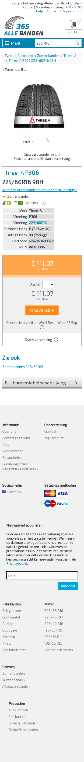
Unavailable (42, 310)
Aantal (35, 284)
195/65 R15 (53, 630)
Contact (53, 11)
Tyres (9, 55)
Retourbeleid (12, 457)
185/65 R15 (53, 643)
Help (39, 11)
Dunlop (7, 624)
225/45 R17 (53, 617)
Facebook (14, 492)
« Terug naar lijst (14, 69)
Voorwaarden (12, 451)
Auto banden (18, 710)
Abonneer (68, 586)
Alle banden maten (58, 650)
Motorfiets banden (23, 729)
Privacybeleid (16, 563)
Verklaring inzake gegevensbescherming (20, 466)
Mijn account (72, 11)
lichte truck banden (23, 723)
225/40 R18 (53, 624)
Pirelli (6, 643)
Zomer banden (48, 55)
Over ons (9, 431)
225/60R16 (38, 223)
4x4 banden (17, 716)
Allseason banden (16, 686)
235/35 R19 (53, 637)
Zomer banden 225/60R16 (22, 367)
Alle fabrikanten (14, 650)
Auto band (25, 55)
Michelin (8, 637)
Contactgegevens (16, 438)
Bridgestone (12, 610)
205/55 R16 (53, 610)
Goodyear (10, 630)
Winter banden (13, 680)
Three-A (69, 55)
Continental (11, 617)
